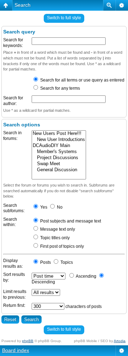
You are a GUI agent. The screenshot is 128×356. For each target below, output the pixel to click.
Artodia (120, 341)
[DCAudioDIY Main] (59, 146)
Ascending (85, 276)
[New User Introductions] (59, 140)
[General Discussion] (59, 170)
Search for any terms (59, 88)
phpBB (27, 341)
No (59, 207)
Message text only (57, 229)
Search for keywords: (13, 42)
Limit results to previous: (14, 294)
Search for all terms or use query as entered (81, 80)
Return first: (14, 305)
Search (23, 5)
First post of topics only (61, 246)
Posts (45, 262)
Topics (66, 262)
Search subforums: (14, 208)
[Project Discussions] (59, 158)
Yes (43, 207)
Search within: (10, 222)
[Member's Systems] (59, 152)
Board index (15, 350)
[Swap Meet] (59, 164)
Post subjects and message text (70, 221)
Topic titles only (54, 237)
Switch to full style (64, 17)
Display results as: (13, 263)
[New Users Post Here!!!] (59, 134)
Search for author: (13, 100)
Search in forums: (12, 135)
